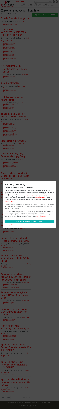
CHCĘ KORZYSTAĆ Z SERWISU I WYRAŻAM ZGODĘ (29, 222)
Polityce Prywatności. (41, 216)
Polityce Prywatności (40, 197)
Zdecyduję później (9, 225)
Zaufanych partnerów (31, 196)
